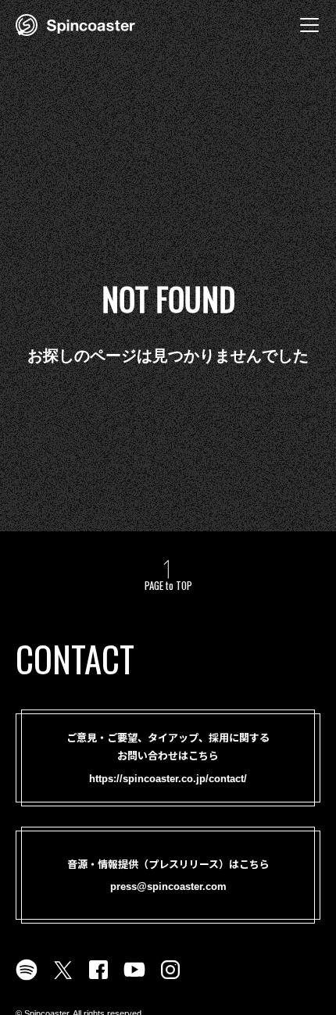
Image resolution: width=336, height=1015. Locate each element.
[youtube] (134, 979)
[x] (62, 979)
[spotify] (26, 979)
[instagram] (170, 979)
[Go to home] (75, 23)
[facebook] (98, 979)
